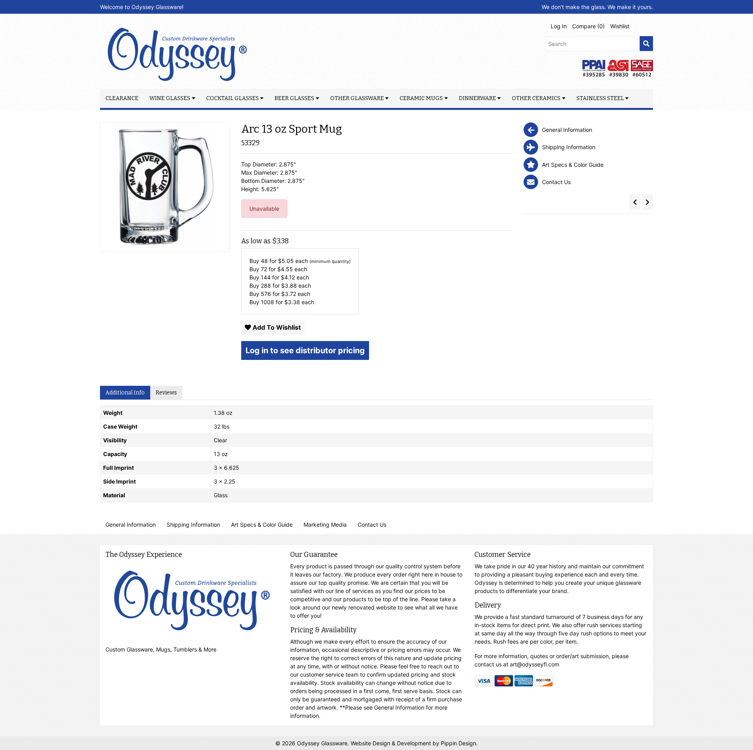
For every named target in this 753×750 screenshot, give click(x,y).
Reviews (166, 392)
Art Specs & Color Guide (262, 524)
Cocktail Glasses (232, 98)
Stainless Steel (600, 98)
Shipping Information (193, 524)
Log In (559, 26)
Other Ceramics (536, 98)
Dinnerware (477, 98)
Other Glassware (357, 98)
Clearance (121, 98)
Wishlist (619, 26)
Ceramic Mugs (421, 98)
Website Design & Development (392, 743)
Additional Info (125, 392)
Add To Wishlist (276, 327)
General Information (130, 524)
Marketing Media (325, 524)
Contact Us (372, 524)
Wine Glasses (169, 98)
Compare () (588, 26)
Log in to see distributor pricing (305, 350)
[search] (646, 43)
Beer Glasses (294, 98)
